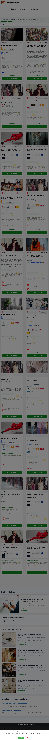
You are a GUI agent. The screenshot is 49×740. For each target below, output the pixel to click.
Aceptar (20, 737)
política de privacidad (41, 735)
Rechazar (28, 737)
